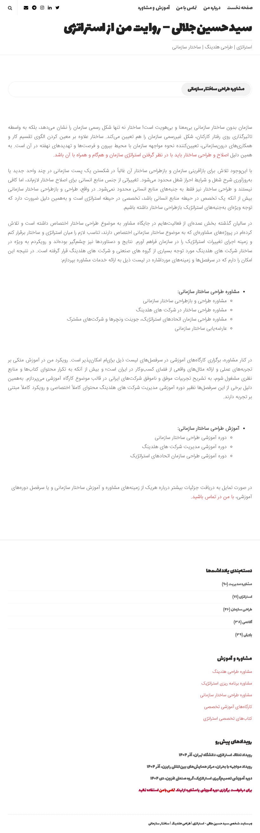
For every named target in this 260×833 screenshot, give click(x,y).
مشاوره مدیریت (240, 584)
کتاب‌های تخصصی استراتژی (227, 718)
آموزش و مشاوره (154, 8)
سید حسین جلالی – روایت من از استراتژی (158, 28)
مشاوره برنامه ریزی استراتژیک (226, 683)
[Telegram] (34, 8)
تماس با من (186, 8)
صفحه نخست (240, 8)
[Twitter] (57, 8)
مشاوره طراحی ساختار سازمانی (226, 695)
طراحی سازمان (241, 609)
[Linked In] (50, 8)
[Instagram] (42, 8)
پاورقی (248, 634)
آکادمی (247, 622)
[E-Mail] (26, 8)
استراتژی (245, 596)
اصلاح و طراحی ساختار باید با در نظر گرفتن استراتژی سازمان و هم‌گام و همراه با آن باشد (142, 155)
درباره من (212, 8)
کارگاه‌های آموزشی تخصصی (228, 707)
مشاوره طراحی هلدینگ (232, 671)
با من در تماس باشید (213, 497)
